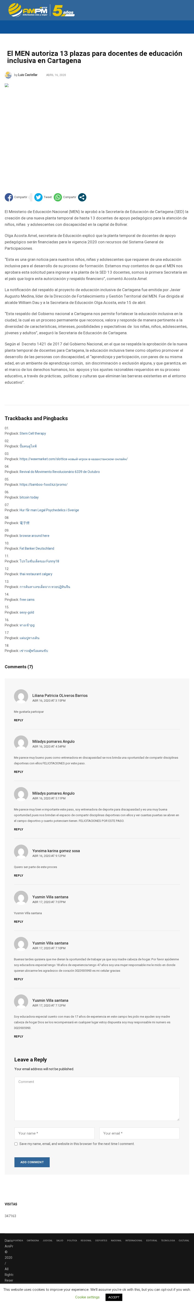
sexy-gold (27, 612)
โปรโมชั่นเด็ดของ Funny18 (39, 561)
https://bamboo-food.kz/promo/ (44, 484)
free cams (27, 599)
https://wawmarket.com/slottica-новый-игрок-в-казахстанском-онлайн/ (74, 459)
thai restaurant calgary (36, 574)
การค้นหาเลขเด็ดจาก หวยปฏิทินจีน (45, 586)
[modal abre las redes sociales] (82, 197)
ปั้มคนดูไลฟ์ (28, 446)
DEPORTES (101, 1240)
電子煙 (25, 523)
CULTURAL (184, 1240)
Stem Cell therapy (33, 433)
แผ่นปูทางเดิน (30, 638)
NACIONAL (116, 1240)
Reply (18, 720)
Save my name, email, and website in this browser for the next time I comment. (77, 1144)
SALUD (59, 1240)
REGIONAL (86, 1240)
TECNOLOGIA (168, 1240)
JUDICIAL (48, 1240)
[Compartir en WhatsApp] (65, 197)
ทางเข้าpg (27, 625)
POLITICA (72, 1240)
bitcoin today (29, 497)
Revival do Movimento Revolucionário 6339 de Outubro (60, 471)
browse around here (34, 535)
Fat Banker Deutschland (37, 548)
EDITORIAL (151, 1240)
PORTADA (18, 1240)
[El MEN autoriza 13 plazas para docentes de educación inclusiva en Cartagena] (97, 131)
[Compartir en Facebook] (16, 197)
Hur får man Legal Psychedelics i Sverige (49, 510)
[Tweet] (43, 197)
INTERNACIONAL (133, 1240)
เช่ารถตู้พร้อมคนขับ (34, 650)
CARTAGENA (33, 1240)
